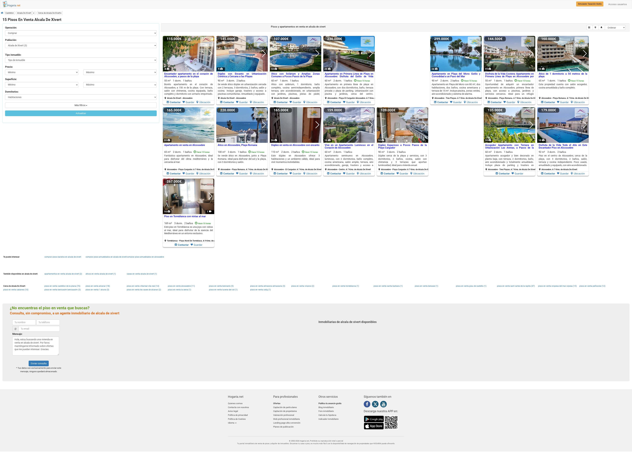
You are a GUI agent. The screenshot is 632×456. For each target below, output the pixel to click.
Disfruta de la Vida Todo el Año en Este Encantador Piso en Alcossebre (563, 146)
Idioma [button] (231, 423)
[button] (50, 13)
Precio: (9, 66)
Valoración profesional (283, 415)
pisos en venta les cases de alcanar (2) (144, 290)
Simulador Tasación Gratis (590, 4)
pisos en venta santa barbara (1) (388, 286)
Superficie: (11, 79)
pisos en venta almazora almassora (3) (267, 286)
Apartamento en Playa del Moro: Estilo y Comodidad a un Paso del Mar (456, 75)
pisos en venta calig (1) (260, 290)
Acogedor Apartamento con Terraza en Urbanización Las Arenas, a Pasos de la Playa (509, 148)
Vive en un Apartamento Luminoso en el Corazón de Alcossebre (349, 146)
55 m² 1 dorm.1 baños (188, 89)
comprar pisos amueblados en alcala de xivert (106, 257)
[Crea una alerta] (602, 27)
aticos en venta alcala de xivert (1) (101, 274)
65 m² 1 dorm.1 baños (564, 89)
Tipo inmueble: (13, 54)
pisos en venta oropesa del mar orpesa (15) (557, 286)
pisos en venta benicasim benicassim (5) (62, 290)
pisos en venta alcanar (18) (98, 286)
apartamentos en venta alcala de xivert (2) (63, 274)
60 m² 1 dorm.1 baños (295, 89)
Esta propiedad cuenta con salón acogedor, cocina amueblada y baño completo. (563, 86)
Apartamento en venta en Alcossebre (184, 145)
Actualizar (81, 113)
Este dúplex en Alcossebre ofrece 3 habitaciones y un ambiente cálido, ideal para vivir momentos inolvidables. (295, 158)
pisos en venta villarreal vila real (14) (143, 286)
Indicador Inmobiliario (328, 419)
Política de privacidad (238, 415)
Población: (11, 40)
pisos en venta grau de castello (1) (471, 286)
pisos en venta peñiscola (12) (592, 286)
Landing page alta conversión (286, 423)
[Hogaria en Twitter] (376, 404)
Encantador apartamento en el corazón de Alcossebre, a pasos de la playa (188, 75)
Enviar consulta (39, 363)
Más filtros (80, 105)
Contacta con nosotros (238, 407)
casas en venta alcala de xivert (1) (142, 274)
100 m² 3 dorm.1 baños (243, 161)
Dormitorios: (12, 91)
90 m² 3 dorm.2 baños (242, 89)
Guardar (190, 102)
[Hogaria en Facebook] (368, 404)
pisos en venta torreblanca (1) (345, 286)
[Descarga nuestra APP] (381, 422)
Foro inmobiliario (326, 411)
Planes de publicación (283, 427)
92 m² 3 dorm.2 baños (563, 161)
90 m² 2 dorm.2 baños (457, 89)
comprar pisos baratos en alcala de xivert (62, 257)
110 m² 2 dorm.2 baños (296, 161)
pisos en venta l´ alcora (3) (97, 290)
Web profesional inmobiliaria (286, 419)
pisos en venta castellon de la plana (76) (62, 286)
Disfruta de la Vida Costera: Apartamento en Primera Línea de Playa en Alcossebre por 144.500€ (509, 76)
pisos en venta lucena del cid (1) (223, 290)
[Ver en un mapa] (595, 27)
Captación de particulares (285, 407)
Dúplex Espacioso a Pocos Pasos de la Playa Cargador (402, 146)
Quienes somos (235, 403)
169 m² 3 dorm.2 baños (189, 232)
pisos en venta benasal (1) (426, 286)
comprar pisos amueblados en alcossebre (145, 257)
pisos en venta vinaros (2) (302, 286)
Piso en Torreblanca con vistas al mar (185, 216)
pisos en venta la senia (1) (179, 290)
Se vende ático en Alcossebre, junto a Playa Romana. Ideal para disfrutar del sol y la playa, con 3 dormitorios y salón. (242, 158)
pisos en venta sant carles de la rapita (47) (516, 286)
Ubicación (204, 102)
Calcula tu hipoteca (327, 415)
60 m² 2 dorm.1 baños (350, 89)
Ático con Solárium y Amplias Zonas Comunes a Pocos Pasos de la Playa (295, 75)
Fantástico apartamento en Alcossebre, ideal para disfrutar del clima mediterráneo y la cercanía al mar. (188, 158)
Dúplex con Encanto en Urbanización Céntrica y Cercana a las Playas (242, 75)
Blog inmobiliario (326, 407)
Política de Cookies (237, 419)
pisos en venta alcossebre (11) (181, 286)
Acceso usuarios (617, 4)
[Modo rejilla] (589, 27)
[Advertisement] (402, 71)
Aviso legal (233, 411)
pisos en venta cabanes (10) (15, 290)
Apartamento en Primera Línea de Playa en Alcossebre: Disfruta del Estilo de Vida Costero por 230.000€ (349, 76)
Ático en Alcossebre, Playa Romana (237, 145)
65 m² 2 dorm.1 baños (189, 161)
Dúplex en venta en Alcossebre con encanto (295, 145)
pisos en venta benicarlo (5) (221, 286)
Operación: (11, 27)
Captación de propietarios (285, 411)
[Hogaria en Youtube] (384, 404)
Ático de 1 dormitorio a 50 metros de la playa (563, 75)
